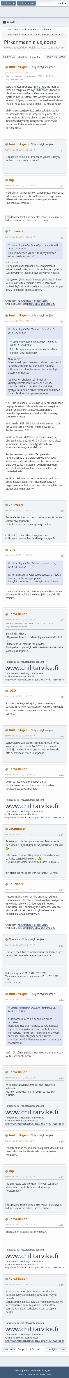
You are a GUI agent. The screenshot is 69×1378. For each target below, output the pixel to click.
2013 (7, 979)
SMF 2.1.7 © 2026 (26, 1374)
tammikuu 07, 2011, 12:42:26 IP (20, 1224)
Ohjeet (18, 1370)
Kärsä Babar (18, 614)
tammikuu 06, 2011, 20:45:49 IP (20, 735)
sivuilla (48, 591)
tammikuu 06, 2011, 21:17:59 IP (20, 889)
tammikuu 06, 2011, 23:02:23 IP (20, 1077)
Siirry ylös (9, 1349)
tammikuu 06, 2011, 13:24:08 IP (20, 185)
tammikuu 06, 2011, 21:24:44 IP (20, 944)
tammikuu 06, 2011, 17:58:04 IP (20, 321)
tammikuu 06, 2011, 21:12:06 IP (20, 834)
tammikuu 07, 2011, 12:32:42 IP (20, 1176)
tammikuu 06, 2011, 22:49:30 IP (20, 999)
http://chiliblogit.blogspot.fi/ (41, 303)
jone (12, 549)
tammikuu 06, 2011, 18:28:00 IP (20, 555)
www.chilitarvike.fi (31, 667)
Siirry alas (9, 56)
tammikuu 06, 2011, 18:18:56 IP (20, 510)
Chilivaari (16, 231)
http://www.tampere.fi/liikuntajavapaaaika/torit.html (34, 638)
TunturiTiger (18, 67)
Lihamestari (17, 829)
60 (38, 56)
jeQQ (12, 691)
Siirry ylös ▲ (48, 1370)
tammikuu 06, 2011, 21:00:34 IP (20, 774)
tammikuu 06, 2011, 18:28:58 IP (20, 619)
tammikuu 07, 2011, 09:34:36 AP (20, 1140)
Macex (13, 939)
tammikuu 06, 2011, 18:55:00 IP (20, 696)
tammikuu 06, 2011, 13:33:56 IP (20, 236)
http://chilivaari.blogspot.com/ (33, 300)
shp (11, 180)
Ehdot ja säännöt (32, 1370)
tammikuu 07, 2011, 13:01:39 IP (20, 1284)
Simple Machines (43, 1374)
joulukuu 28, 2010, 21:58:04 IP (19, 72)
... (35, 56)
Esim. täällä (40, 86)
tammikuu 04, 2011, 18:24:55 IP (20, 149)
